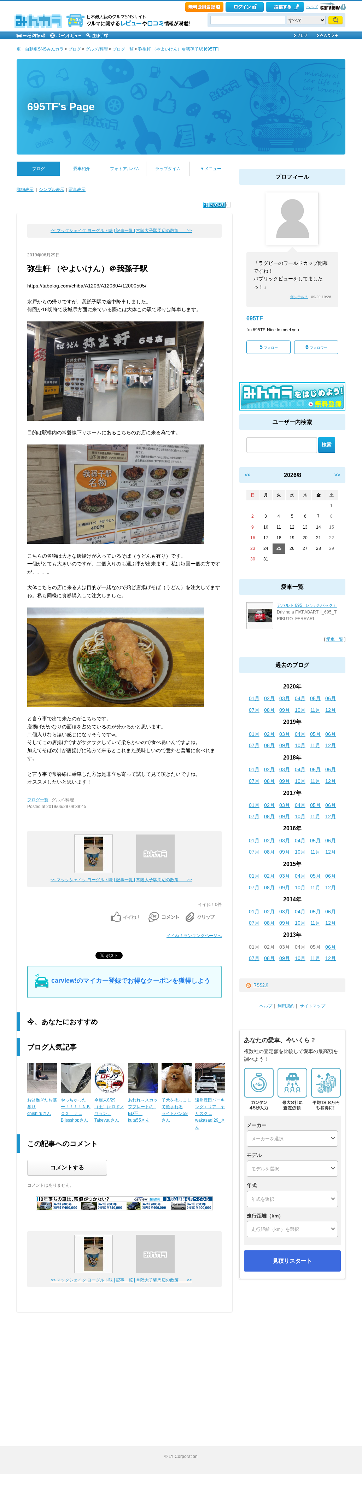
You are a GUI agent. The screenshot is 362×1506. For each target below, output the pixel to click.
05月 (315, 698)
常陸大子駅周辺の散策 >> (164, 230)
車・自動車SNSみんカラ (40, 49)
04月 (300, 698)
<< (247, 475)
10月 (300, 710)
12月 (330, 710)
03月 (284, 698)
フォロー (268, 347)
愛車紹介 (81, 168)
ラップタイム (168, 168)
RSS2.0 (260, 985)
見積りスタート (292, 1261)
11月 (315, 710)
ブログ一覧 (123, 49)
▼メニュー (210, 168)
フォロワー (316, 347)
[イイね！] (214, 205)
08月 (269, 710)
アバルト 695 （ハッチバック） (307, 605)
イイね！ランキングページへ (194, 935)
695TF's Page (61, 106)
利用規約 (286, 1006)
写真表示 (77, 189)
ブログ (74, 49)
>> (337, 475)
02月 (269, 698)
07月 (254, 710)
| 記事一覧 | (124, 230)
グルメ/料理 (97, 49)
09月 (284, 710)
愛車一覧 (334, 639)
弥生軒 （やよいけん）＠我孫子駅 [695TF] (178, 49)
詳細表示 (25, 189)
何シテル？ (299, 297)
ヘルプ (312, 7)
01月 (254, 698)
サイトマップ (312, 1006)
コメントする (67, 1167)
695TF (254, 318)
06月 (330, 698)
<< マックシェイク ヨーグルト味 (82, 230)
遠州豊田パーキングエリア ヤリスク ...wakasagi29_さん (210, 1114)
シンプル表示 (51, 189)
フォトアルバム (125, 168)
